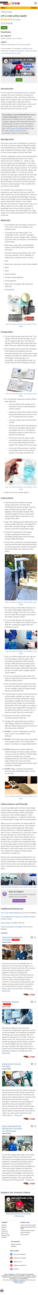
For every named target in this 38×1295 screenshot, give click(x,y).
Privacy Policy (19, 1282)
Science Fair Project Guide (28, 1225)
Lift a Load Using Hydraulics (11, 913)
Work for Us (4, 1233)
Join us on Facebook (19, 1254)
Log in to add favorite (32, 937)
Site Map (3, 1237)
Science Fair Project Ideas (19, 128)
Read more (6, 991)
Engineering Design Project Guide (28, 1227)
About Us (4, 1225)
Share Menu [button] (9, 23)
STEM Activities (6, 12)
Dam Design (5, 923)
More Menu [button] (12, 23)
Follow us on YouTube (20, 1258)
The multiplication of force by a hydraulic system (18, 916)
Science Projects (25, 1232)
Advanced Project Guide (27, 1230)
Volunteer (13, 1246)
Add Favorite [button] (2, 23)
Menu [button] (3, 8)
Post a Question (19, 901)
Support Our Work (16, 1244)
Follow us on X (18, 1261)
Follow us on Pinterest (20, 1265)
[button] (35, 3)
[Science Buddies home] (10, 5)
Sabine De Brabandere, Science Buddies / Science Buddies (22, 887)
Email (7, 23)
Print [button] (4, 23)
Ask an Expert (24, 1234)
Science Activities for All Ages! (11, 927)
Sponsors (4, 1227)
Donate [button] (34, 8)
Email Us (16, 1269)
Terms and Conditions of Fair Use (23, 1280)
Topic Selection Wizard (13, 131)
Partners (3, 1229)
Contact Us (4, 1231)
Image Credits (5, 1235)
